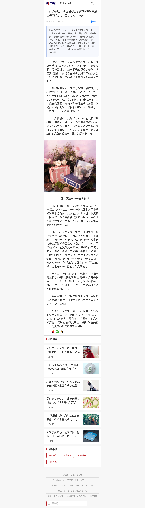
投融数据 (82, 455)
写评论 (54, 503)
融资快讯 (53, 455)
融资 (69, 3)
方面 (56, 273)
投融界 (55, 61)
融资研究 (67, 455)
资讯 (61, 3)
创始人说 (53, 462)
